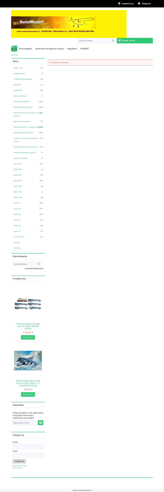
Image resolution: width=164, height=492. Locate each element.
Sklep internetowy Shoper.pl (82, 490)
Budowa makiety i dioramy (23, 107)
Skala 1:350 (17, 181)
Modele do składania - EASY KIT (25, 152)
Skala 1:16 (17, 231)
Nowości (17, 242)
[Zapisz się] (40, 422)
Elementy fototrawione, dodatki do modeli (26, 139)
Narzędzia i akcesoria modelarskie (26, 147)
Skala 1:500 (17, 169)
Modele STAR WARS (20, 158)
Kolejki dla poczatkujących (23, 79)
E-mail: (15, 442)
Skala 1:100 (17, 192)
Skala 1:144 (17, 197)
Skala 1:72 (17, 203)
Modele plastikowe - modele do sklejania (28, 127)
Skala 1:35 (17, 214)
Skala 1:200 (17, 186)
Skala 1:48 (17, 209)
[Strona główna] (68, 23)
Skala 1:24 (17, 220)
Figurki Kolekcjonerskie (22, 121)
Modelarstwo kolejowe (22, 101)
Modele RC (17, 85)
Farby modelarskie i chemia (23, 132)
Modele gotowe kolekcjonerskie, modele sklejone (28, 114)
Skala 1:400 (17, 175)
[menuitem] (25, 49)
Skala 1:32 (17, 225)
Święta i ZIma (18, 68)
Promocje (17, 248)
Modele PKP (18, 90)
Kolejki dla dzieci (19, 73)
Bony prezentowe (20, 96)
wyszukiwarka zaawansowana (34, 268)
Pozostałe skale (19, 237)
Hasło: (15, 451)
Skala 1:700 (17, 164)
